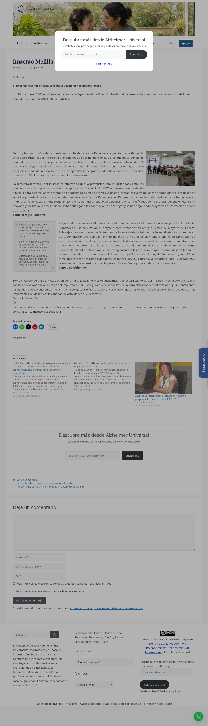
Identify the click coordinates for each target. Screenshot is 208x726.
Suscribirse (136, 54)
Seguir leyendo (104, 63)
